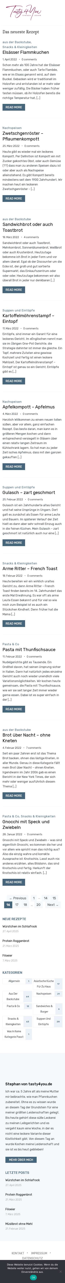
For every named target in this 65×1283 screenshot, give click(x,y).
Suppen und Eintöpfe (19, 310)
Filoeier (7, 955)
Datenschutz (32, 1258)
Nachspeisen (12, 128)
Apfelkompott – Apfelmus (29, 406)
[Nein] (60, 1271)
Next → (53, 905)
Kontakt (18, 1253)
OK (33, 1277)
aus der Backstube (17, 42)
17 (16, 905)
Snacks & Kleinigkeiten (20, 47)
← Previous (17, 898)
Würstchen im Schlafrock (20, 926)
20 (38, 905)
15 (54, 898)
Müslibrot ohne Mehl (18, 1224)
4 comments (31, 237)
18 (25, 905)
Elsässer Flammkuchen (26, 52)
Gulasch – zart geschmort (29, 492)
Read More (14, 107)
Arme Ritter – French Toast (30, 568)
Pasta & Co (11, 644)
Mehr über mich (21, 1160)
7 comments (33, 747)
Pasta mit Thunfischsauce (29, 649)
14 (45, 898)
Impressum (39, 1253)
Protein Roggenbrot (16, 941)
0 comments (29, 59)
